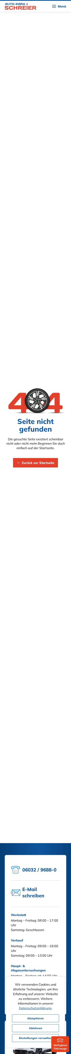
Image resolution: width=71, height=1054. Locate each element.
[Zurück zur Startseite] (20, 6)
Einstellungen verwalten (35, 1038)
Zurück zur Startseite (38, 463)
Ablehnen (35, 1028)
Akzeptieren (35, 1018)
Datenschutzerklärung (35, 1008)
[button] (59, 6)
